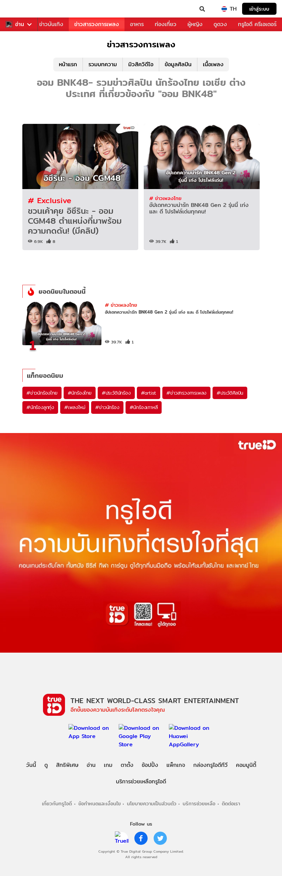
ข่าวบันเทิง (51, 24)
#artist (148, 393)
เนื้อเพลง (213, 64)
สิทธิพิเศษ (67, 765)
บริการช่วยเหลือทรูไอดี (141, 781)
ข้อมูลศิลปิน (178, 64)
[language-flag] (224, 9)
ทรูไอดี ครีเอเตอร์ (257, 24)
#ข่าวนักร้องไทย (41, 393)
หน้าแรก (68, 64)
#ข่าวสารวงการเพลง (186, 393)
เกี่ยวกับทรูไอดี (57, 803)
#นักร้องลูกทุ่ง (40, 407)
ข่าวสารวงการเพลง (96, 24)
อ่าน (19, 24)
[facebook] (141, 838)
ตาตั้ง (127, 765)
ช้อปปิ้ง (150, 765)
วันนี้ (31, 765)
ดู (46, 765)
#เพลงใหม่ (74, 407)
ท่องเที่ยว (165, 24)
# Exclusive (49, 200)
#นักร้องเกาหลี (144, 407)
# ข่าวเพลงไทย (165, 198)
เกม (108, 765)
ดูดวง (220, 24)
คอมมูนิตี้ (246, 765)
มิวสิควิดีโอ (140, 64)
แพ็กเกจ (175, 765)
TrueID (19, 9)
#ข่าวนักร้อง (107, 407)
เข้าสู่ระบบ (259, 9)
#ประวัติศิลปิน (230, 393)
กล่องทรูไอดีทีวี (210, 765)
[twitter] (160, 838)
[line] (122, 838)
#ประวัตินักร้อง (116, 393)
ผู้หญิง (195, 24)
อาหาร (137, 24)
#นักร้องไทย (79, 393)
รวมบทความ (102, 64)
